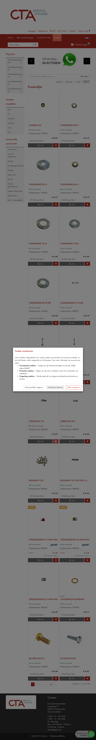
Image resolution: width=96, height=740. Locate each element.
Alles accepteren (74, 387)
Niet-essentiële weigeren (34, 387)
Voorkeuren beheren (55, 387)
